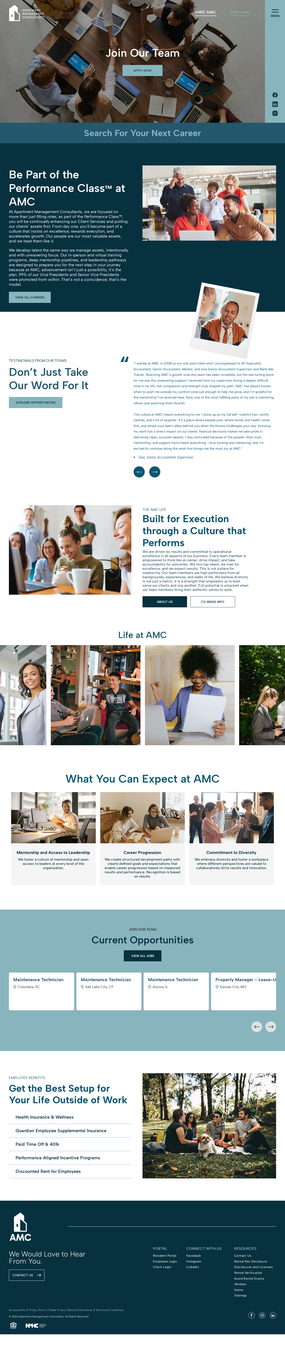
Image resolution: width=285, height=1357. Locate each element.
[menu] (275, 11)
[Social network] (275, 95)
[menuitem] (206, 12)
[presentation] (256, 1078)
